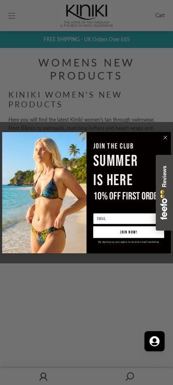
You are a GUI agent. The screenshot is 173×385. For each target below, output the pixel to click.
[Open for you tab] (154, 341)
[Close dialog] (165, 137)
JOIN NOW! (128, 231)
